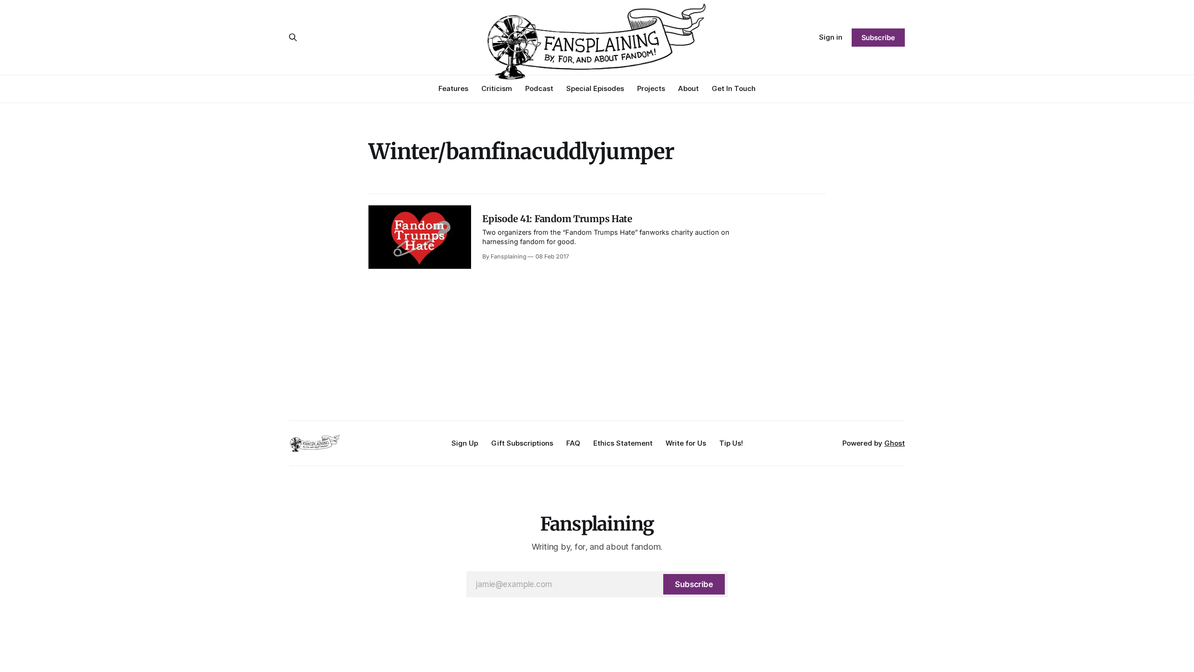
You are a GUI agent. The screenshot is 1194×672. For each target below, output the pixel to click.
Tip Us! (731, 443)
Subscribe (878, 37)
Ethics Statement (623, 443)
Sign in (830, 37)
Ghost (894, 443)
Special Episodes (595, 88)
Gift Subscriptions (522, 443)
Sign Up (464, 443)
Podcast (539, 88)
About (688, 88)
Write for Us (686, 443)
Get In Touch (734, 88)
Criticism (496, 88)
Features (453, 88)
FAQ (573, 443)
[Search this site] (293, 37)
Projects (651, 88)
